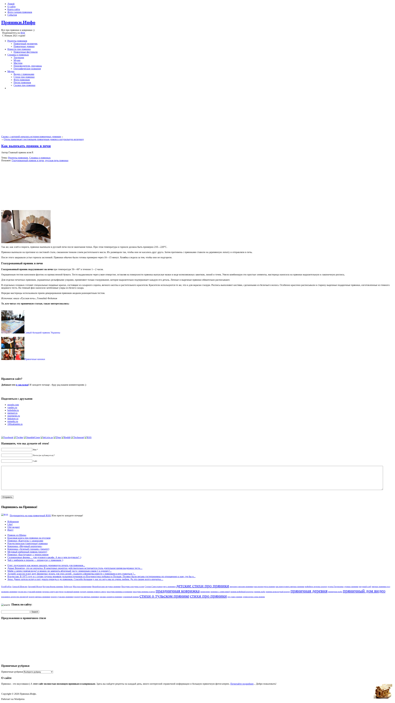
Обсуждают (13, 527)
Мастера (18, 63)
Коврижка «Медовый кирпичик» (24, 546)
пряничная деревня (309, 590)
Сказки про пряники (24, 85)
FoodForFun (6, 586)
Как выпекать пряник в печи (26, 146)
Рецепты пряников (17, 41)
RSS (23, 32)
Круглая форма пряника (53, 586)
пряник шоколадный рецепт (278, 591)
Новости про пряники (19, 49)
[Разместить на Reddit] (66, 437)
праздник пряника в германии (119, 591)
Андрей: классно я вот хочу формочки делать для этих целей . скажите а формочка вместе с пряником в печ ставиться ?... (71, 573)
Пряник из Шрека (16, 535)
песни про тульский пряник (30, 591)
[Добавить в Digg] (57, 437)
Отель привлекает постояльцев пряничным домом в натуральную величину (44, 139)
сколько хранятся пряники (111, 597)
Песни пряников (22, 82)
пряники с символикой (220, 591)
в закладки (22, 384)
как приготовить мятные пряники (290, 586)
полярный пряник (71, 591)
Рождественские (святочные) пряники (27, 543)
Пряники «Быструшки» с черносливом (27, 554)
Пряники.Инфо (18, 22)
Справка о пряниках (18, 54)
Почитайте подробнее (242, 683)
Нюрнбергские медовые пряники (106, 586)
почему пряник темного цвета (93, 591)
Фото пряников (22, 79)
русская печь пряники (56, 160)
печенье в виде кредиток (53, 591)
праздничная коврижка (178, 590)
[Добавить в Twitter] (18, 437)
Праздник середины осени (132, 586)
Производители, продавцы (28, 66)
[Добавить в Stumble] (32, 437)
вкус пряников (169, 586)
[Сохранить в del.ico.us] (47, 437)
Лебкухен (68, 586)
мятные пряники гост (381, 586)
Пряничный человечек (25, 43)
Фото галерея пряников (19, 12)
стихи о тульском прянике (164, 595)
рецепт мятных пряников (39, 597)
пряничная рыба (335, 591)
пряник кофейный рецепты (242, 591)
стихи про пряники (208, 595)
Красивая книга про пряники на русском (28, 538)
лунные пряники (351, 586)
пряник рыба (259, 591)
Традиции (19, 57)
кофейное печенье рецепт (316, 586)
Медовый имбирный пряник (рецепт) (27, 551)
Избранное (13, 521)
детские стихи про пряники (202, 585)
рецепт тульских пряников (62, 597)
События (12, 15)
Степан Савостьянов (154, 586)
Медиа (10, 71)
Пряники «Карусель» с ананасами (25, 540)
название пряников (9, 591)
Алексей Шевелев (19, 586)
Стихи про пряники (24, 77)
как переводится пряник (264, 586)
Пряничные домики (24, 46)
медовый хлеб (365, 586)
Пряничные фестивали (26, 52)
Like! (10, 524)
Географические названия (27, 68)
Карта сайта (13, 9)
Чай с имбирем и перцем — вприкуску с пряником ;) (35, 560)
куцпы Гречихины (336, 586)
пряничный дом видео (364, 590)
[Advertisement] (93, 113)
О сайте (11, 6)
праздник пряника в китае (144, 591)
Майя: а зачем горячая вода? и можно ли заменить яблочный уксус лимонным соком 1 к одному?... (59, 571)
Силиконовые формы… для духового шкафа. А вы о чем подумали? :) (44, 557)
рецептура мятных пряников (86, 597)
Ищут (10, 530)
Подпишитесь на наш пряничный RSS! (30, 515)
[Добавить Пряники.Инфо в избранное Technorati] (77, 437)
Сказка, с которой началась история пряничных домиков (31, 136)
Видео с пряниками (24, 74)
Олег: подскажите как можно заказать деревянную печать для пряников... (46, 565)
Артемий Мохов (35, 586)
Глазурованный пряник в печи (28, 160)
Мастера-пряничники (82, 586)
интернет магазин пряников (242, 586)
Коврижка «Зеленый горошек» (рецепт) (28, 549)
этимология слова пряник (254, 597)
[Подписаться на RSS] (88, 437)
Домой (11, 3)
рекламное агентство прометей (14, 597)
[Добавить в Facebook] (7, 437)
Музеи (17, 60)
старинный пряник (131, 597)
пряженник (205, 591)
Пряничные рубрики (12, 671)
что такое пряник (234, 597)
